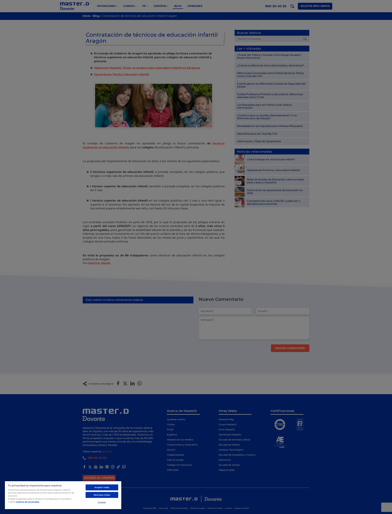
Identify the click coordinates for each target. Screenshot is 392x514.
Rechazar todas (102, 495)
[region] (63, 495)
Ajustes (102, 502)
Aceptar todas (101, 487)
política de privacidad (27, 502)
